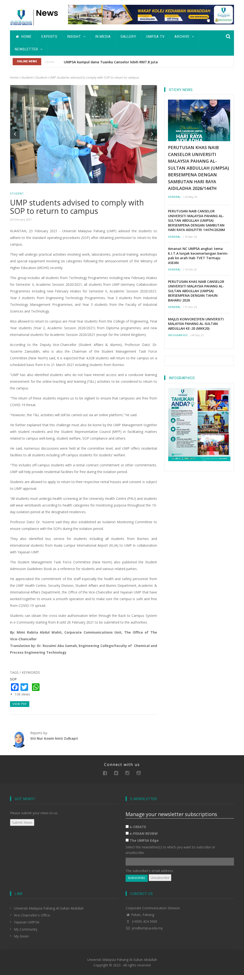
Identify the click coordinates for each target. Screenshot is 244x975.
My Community (25, 929)
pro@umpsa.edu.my (147, 928)
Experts (49, 36)
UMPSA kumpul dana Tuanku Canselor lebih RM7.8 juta (111, 61)
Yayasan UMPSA (26, 922)
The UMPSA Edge (144, 840)
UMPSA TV (155, 36)
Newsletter (27, 49)
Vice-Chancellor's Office (32, 915)
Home (26, 36)
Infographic (178, 335)
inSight (74, 36)
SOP (13, 679)
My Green (21, 936)
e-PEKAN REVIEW (144, 833)
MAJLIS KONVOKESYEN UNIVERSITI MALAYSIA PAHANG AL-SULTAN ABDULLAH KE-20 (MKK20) (196, 324)
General (174, 197)
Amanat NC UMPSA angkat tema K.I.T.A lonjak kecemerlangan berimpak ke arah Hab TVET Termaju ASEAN (198, 255)
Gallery (128, 36)
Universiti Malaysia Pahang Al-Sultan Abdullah (49, 908)
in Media (103, 36)
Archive (182, 36)
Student (27, 77)
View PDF (19, 704)
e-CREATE (138, 826)
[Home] (35, 16)
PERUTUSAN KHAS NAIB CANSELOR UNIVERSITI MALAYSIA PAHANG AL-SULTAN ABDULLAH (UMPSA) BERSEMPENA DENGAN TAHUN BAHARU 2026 (196, 290)
